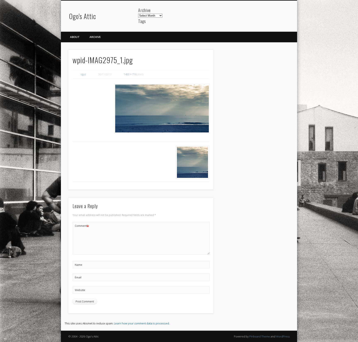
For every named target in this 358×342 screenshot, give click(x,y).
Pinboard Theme (259, 336)
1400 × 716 (130, 74)
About (75, 37)
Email (78, 277)
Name (78, 265)
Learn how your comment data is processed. (142, 323)
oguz (83, 74)
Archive (95, 37)
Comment (82, 226)
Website (80, 290)
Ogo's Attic (82, 16)
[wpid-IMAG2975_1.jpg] (161, 108)
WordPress (283, 336)
